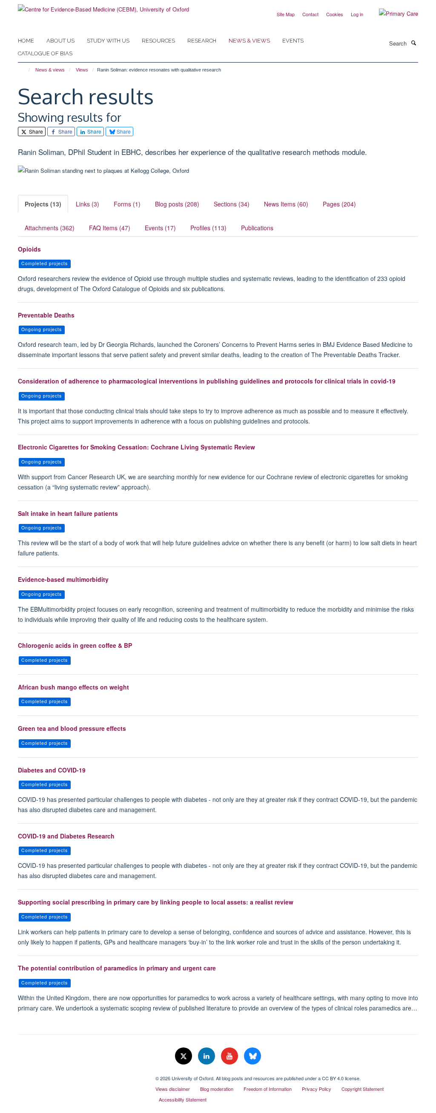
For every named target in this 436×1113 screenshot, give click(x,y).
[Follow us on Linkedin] (207, 1056)
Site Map (286, 14)
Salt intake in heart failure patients (68, 513)
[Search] (413, 42)
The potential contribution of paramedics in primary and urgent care (117, 968)
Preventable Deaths (46, 315)
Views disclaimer (172, 1088)
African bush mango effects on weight (73, 687)
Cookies (334, 14)
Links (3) (87, 204)
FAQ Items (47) (109, 227)
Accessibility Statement (183, 1099)
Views (82, 69)
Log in (357, 14)
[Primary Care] (392, 14)
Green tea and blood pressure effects (72, 728)
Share (35, 131)
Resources (158, 40)
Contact (310, 14)
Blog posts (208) (177, 204)
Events (293, 40)
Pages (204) (339, 204)
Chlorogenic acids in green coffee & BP (75, 645)
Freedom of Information (268, 1088)
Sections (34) (232, 204)
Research (201, 40)
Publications (257, 227)
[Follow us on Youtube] (230, 1056)
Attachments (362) (50, 227)
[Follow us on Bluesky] (252, 1056)
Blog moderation (216, 1088)
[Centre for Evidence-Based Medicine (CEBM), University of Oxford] (103, 6)
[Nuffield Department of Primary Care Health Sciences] (80, 1075)
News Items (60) (286, 204)
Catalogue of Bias (45, 53)
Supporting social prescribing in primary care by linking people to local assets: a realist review (155, 902)
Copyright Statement (362, 1088)
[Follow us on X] (184, 1056)
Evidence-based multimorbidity (63, 579)
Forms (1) (127, 204)
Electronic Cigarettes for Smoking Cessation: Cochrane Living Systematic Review (136, 447)
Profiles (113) (208, 227)
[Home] (25, 69)
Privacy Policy (316, 1088)
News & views (249, 40)
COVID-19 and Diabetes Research (66, 836)
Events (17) (160, 227)
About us (60, 40)
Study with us (108, 40)
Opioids (29, 249)
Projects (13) (43, 204)
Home (26, 40)
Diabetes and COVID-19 (52, 770)
